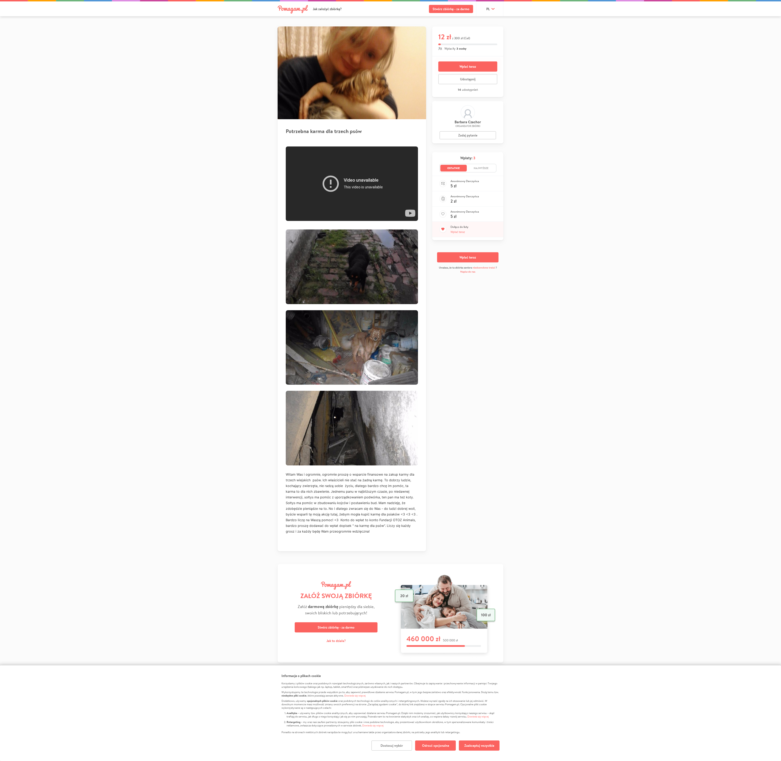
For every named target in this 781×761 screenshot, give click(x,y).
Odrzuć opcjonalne (435, 745)
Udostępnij (468, 79)
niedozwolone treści (484, 267)
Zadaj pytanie (467, 135)
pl (488, 9)
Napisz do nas (467, 271)
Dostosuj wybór (392, 745)
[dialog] (390, 713)
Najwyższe (481, 168)
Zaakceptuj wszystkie (479, 745)
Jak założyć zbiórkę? (327, 9)
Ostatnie (453, 168)
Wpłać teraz (467, 66)
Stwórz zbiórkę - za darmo (451, 9)
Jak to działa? (336, 641)
